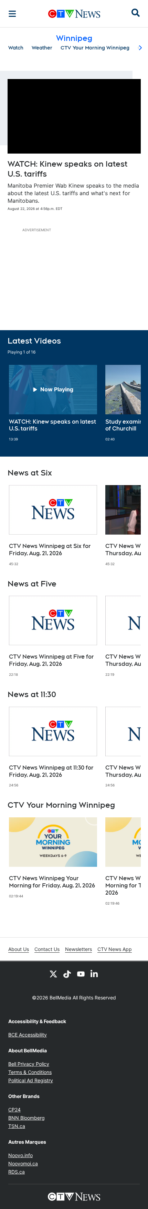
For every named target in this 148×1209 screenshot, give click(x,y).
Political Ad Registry (30, 1080)
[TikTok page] (67, 974)
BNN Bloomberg (26, 1118)
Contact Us (47, 949)
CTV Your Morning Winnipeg (95, 48)
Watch (15, 48)
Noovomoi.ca (23, 1163)
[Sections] (12, 14)
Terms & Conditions (30, 1072)
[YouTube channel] (81, 974)
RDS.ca (16, 1172)
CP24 (14, 1109)
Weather (42, 48)
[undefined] (53, 403)
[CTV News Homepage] (74, 14)
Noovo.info (20, 1155)
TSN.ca (16, 1126)
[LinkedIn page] (95, 974)
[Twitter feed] (53, 974)
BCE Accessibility (27, 1035)
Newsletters (78, 949)
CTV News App (114, 949)
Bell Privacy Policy (28, 1064)
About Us (18, 949)
